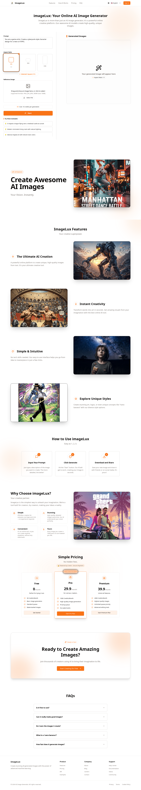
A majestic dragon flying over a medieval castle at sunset (24, 123)
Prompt (6, 36)
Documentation (114, 768)
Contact (86, 775)
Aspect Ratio (8, 52)
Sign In (127, 3)
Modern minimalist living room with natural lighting (23, 129)
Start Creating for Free (69, 668)
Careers (86, 772)
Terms (118, 784)
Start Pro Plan (70, 614)
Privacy (111, 784)
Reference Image (9, 79)
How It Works (63, 3)
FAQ (80, 3)
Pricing (73, 3)
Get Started (36, 613)
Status (111, 772)
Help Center (113, 765)
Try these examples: (11, 119)
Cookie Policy (126, 784)
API (61, 772)
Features (52, 3)
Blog (85, 768)
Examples (63, 775)
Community (112, 775)
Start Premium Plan (104, 613)
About (86, 765)
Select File (29, 98)
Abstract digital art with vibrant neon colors (20, 135)
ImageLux (15, 761)
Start (30, 113)
